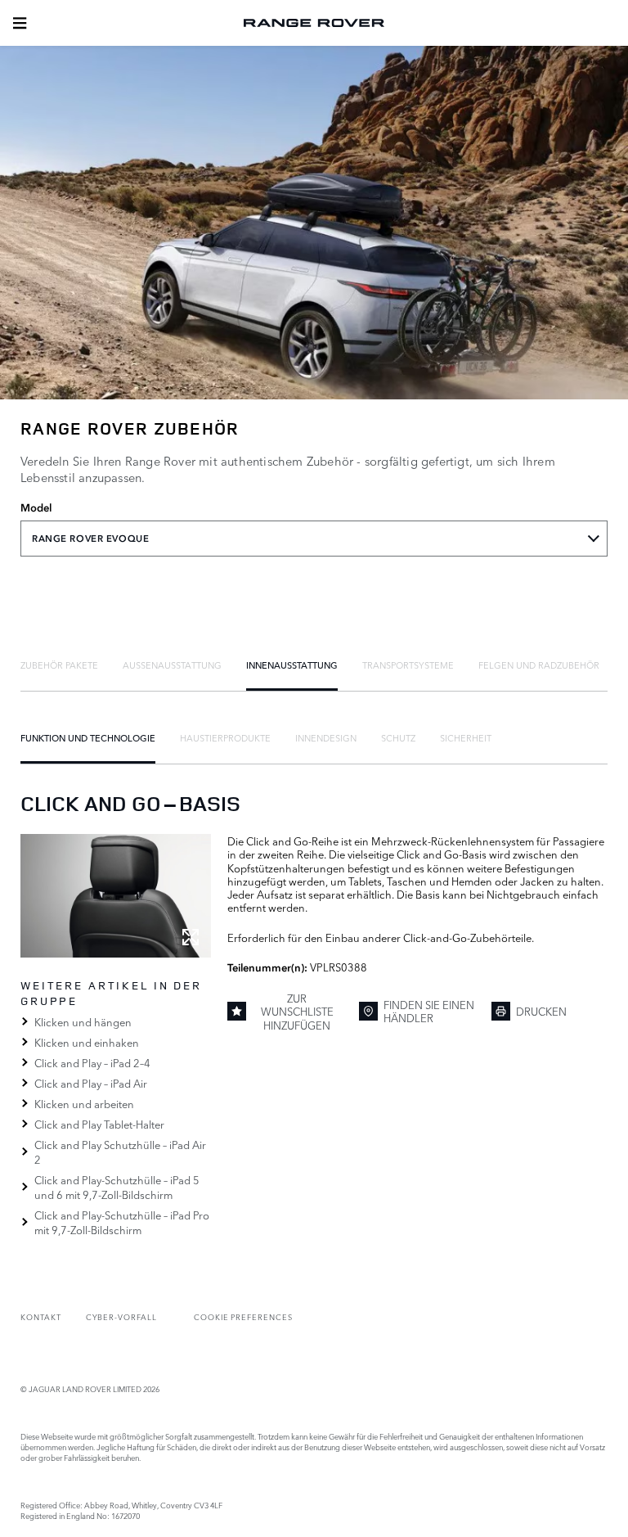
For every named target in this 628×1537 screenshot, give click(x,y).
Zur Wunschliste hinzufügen (297, 1011)
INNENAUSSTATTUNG (292, 664)
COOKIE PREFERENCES (243, 1316)
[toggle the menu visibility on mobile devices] (19, 22)
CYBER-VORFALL (121, 1316)
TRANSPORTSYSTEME (408, 664)
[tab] (59, 664)
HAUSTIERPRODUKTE (225, 737)
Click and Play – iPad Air (90, 1082)
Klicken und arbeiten (84, 1103)
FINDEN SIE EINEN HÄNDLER (429, 1011)
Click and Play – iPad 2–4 (92, 1062)
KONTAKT (40, 1316)
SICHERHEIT (465, 737)
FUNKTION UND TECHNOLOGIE (87, 737)
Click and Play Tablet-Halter (99, 1123)
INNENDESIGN (326, 737)
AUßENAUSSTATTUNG (172, 664)
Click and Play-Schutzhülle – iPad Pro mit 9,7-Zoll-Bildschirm (121, 1222)
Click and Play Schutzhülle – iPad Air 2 (120, 1151)
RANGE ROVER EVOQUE (90, 538)
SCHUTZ (398, 737)
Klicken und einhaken (86, 1041)
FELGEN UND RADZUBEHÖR (538, 664)
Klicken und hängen (83, 1021)
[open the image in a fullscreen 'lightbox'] (115, 896)
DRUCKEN (541, 1010)
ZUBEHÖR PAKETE (59, 664)
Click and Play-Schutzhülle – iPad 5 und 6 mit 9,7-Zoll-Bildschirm (117, 1186)
